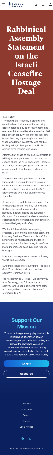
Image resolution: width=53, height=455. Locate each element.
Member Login (43, 5)
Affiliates (27, 403)
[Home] (16, 5)
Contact (26, 415)
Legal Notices (26, 427)
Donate (50, 4)
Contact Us (26, 373)
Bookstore (26, 409)
